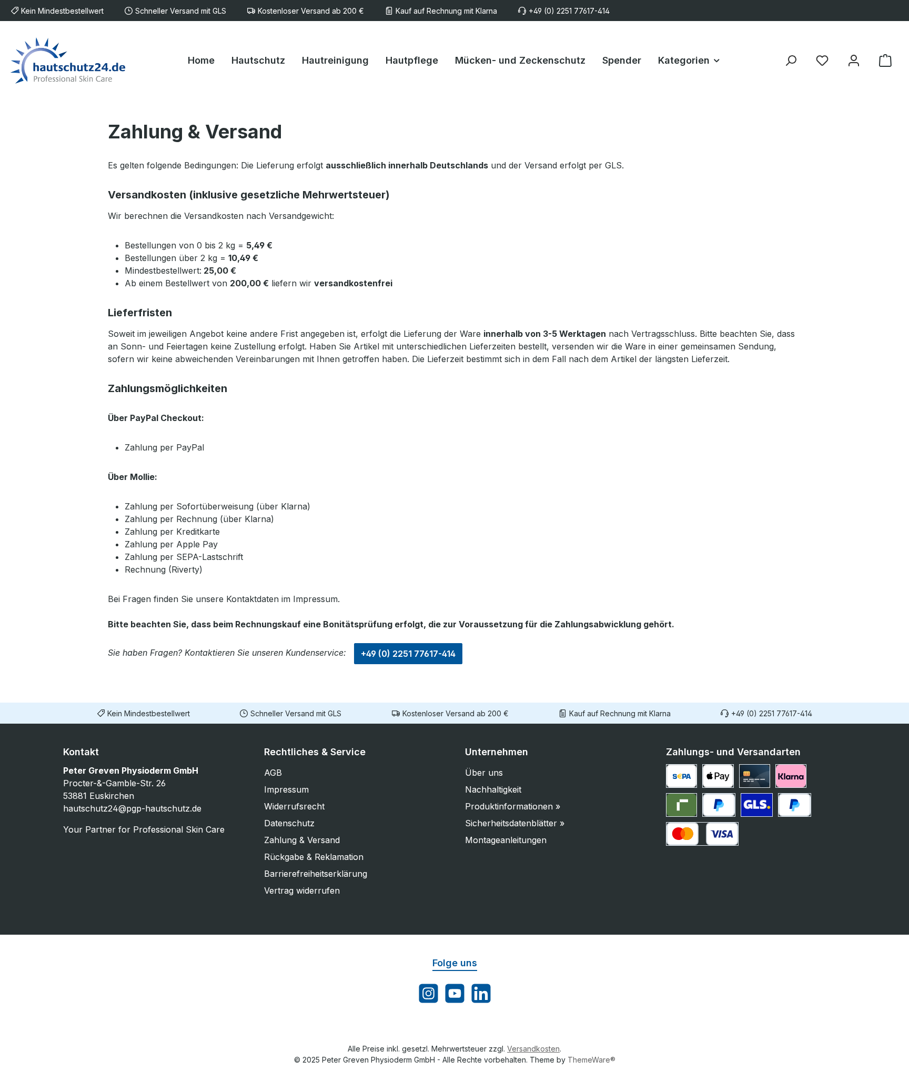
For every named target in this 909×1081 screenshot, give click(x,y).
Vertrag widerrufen (302, 890)
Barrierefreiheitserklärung (315, 873)
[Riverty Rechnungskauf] (681, 805)
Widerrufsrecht (294, 806)
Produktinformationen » (512, 806)
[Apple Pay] (717, 776)
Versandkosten (533, 1048)
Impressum (286, 789)
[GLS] (757, 805)
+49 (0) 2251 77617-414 (408, 653)
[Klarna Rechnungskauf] (790, 776)
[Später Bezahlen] (794, 805)
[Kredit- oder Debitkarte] (702, 834)
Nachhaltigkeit (493, 789)
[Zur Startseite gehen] (68, 60)
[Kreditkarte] (754, 776)
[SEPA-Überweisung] (681, 776)
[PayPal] (718, 805)
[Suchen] (790, 60)
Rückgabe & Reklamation (313, 857)
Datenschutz (289, 823)
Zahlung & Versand (302, 840)
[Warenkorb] (885, 60)
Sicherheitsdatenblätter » (514, 823)
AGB (273, 772)
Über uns (484, 772)
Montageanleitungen (506, 840)
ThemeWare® (591, 1059)
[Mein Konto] (854, 60)
